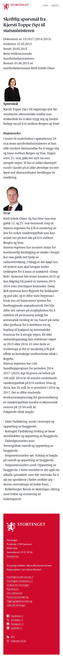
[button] (45, 5)
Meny (55, 5)
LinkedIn (15, 628)
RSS (13, 637)
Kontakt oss (13, 556)
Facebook (16, 616)
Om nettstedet (14, 593)
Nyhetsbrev (13, 589)
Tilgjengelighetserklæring (19, 601)
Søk (45, 5)
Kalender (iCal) (18, 641)
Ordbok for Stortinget (18, 584)
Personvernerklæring (17, 597)
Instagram (16, 624)
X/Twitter (15, 620)
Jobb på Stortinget (16, 605)
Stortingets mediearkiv (18, 580)
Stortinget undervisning (19, 576)
